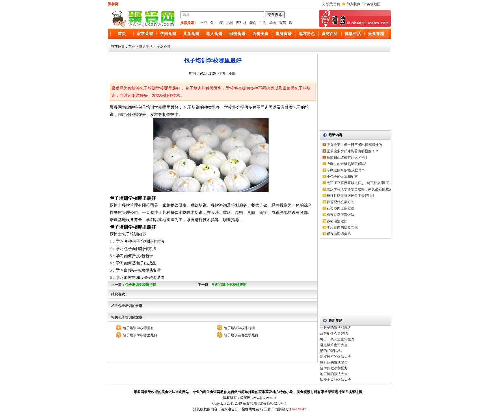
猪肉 (253, 23)
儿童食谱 (191, 34)
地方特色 (307, 34)
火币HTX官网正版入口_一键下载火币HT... (359, 183)
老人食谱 (214, 34)
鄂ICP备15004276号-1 (270, 403)
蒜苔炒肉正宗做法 (340, 208)
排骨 (229, 23)
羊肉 (272, 23)
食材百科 (330, 34)
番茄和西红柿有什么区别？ (347, 157)
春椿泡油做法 (337, 221)
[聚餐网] (142, 26)
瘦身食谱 (283, 34)
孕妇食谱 (168, 34)
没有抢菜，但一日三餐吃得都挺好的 (354, 145)
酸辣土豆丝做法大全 (335, 380)
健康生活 (353, 34)
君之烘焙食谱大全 (334, 345)
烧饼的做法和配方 (334, 368)
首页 (122, 34)
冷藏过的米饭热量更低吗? (346, 164)
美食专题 (376, 34)
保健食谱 (237, 34)
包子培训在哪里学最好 (241, 335)
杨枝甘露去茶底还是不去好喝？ (351, 196)
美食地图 (374, 4)
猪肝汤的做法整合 (334, 362)
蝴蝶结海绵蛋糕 (339, 234)
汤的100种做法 (331, 351)
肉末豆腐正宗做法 (340, 215)
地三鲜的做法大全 (334, 374)
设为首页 (333, 4)
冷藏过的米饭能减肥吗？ (346, 170)
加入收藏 (353, 4)
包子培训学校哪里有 (138, 328)
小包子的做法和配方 (342, 177)
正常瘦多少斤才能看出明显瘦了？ (353, 151)
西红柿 (241, 23)
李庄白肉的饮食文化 (342, 227)
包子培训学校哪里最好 (140, 335)
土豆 (203, 23)
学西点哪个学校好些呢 (229, 285)
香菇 (282, 23)
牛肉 (262, 23)
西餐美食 (260, 34)
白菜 (220, 23)
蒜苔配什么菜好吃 (340, 202)
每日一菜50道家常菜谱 (337, 339)
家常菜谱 (145, 34)
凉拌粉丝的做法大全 (335, 357)
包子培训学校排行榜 (140, 285)
